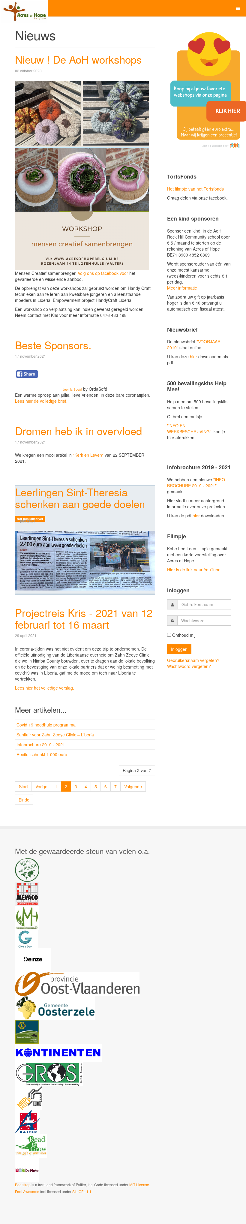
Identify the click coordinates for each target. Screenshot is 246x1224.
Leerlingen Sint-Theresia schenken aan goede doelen (80, 497)
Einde (24, 800)
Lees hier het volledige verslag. (44, 688)
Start (23, 786)
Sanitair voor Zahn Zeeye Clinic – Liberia (55, 735)
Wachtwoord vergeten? (189, 666)
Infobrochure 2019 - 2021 (40, 744)
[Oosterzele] (55, 1007)
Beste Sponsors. (53, 344)
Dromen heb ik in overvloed (78, 430)
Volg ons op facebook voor (103, 273)
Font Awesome (27, 1191)
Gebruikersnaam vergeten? (193, 660)
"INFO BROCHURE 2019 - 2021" (196, 483)
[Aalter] (27, 1121)
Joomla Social (72, 389)
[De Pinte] (27, 1169)
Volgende (133, 786)
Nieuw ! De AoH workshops (78, 59)
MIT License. (139, 1184)
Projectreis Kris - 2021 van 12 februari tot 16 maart (83, 618)
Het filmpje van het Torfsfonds (195, 189)
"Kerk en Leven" (88, 455)
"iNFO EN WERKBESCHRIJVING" (189, 429)
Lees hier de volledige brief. (41, 401)
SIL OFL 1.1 (82, 1191)
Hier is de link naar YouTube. (194, 570)
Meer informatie (182, 288)
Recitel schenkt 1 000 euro (41, 754)
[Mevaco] (27, 893)
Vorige (41, 786)
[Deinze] (33, 959)
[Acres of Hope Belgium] (24, 8)
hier (193, 356)
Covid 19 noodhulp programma (46, 725)
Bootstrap (23, 1184)
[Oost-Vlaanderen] (77, 983)
